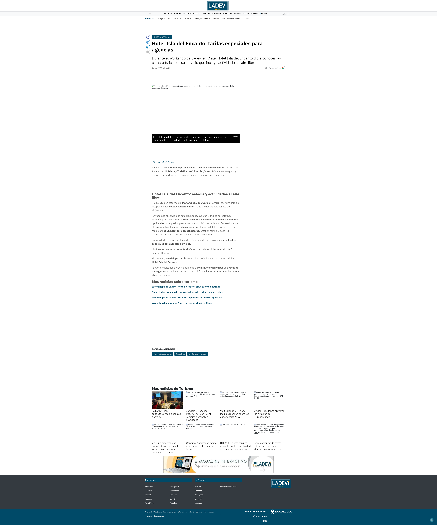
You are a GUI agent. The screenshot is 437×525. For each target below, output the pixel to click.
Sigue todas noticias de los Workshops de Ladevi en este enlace (188, 292)
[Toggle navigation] (149, 13)
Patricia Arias (165, 161)
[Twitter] (148, 42)
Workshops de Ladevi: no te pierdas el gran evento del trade (186, 286)
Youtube (198, 503)
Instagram (199, 495)
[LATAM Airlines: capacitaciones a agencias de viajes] (167, 400)
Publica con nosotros (256, 511)
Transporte (216, 14)
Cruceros (237, 14)
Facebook (199, 491)
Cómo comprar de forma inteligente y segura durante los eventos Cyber (268, 446)
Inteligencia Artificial (202, 19)
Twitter (198, 486)
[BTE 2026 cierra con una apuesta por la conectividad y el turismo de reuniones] (235, 432)
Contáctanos (260, 516)
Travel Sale (178, 19)
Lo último (177, 14)
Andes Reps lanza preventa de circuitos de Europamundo (269, 413)
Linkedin (198, 499)
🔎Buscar (263, 14)
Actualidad (168, 14)
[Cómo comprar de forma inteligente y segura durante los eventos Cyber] (269, 432)
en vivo (246, 19)
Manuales (187, 14)
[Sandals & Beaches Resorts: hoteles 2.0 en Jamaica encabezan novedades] (201, 400)
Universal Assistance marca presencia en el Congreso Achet (201, 446)
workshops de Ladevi (197, 354)
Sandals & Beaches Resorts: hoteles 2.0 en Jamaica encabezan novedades (199, 415)
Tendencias (227, 14)
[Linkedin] (148, 47)
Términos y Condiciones (154, 516)
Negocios (196, 14)
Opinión (246, 14)
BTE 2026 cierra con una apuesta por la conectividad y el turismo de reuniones (235, 446)
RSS (264, 520)
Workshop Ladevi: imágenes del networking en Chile (182, 303)
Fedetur (216, 19)
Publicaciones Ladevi (228, 486)
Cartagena (180, 354)
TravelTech (206, 14)
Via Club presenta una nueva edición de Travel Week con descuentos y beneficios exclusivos (165, 447)
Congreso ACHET (164, 19)
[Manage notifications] (431, 520)
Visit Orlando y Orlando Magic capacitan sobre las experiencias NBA (234, 413)
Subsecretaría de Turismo (231, 19)
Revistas (254, 14)
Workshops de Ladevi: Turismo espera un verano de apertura (187, 297)
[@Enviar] (148, 52)
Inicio (156, 37)
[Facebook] (148, 37)
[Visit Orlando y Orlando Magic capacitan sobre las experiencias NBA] (235, 400)
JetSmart (188, 19)
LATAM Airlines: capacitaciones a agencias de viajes (166, 413)
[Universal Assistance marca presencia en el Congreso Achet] (201, 432)
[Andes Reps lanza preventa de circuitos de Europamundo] (269, 400)
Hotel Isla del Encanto (163, 354)
